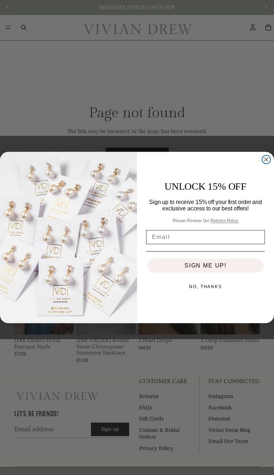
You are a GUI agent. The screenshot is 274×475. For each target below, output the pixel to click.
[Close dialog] (266, 159)
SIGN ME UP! (205, 265)
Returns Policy (224, 220)
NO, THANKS (205, 286)
